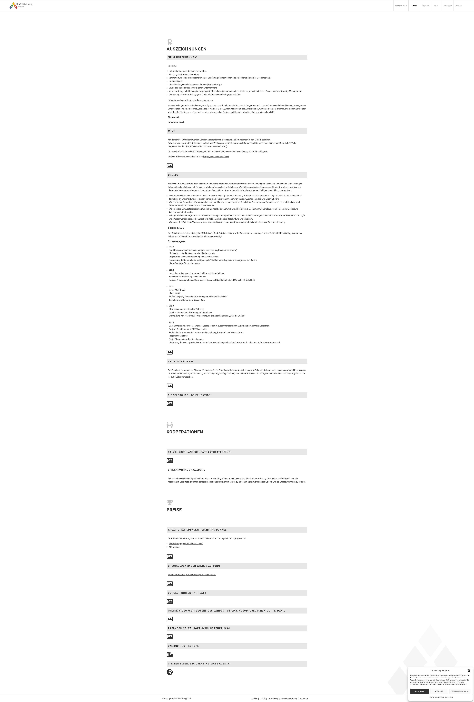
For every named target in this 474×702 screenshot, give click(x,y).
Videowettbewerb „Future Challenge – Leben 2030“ (192, 574)
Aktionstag (174, 547)
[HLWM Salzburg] (21, 5)
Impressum (449, 697)
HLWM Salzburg (180, 698)
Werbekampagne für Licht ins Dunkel (186, 543)
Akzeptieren (419, 691)
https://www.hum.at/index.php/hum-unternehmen (191, 100)
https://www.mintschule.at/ (216, 156)
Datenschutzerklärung (436, 697)
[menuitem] (400, 5)
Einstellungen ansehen (460, 691)
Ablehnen (439, 691)
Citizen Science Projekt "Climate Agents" (199, 663)
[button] (469, 670)
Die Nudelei (173, 117)
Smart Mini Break (176, 122)
